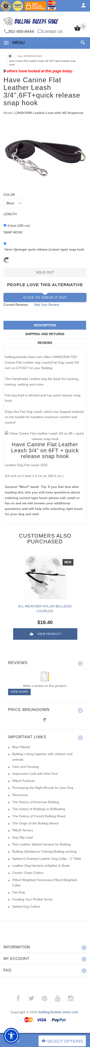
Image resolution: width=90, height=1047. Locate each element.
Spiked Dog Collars (26, 906)
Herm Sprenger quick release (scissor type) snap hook (44, 249)
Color (9, 194)
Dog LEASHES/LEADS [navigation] (30, 56)
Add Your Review (46, 304)
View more (19, 691)
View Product (49, 634)
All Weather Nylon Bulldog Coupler (45, 608)
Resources (20, 795)
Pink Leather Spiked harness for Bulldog (41, 844)
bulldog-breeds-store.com (58, 1012)
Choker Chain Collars (27, 873)
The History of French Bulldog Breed (39, 816)
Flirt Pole (18, 892)
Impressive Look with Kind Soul (35, 773)
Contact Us (52, 31)
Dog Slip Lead (22, 837)
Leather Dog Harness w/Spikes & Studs (41, 865)
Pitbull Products (23, 781)
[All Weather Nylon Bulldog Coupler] (45, 577)
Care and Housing (25, 766)
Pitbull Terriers (22, 830)
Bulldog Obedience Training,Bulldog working (44, 851)
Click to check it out (45, 297)
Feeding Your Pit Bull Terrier (32, 899)
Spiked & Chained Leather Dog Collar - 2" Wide (46, 858)
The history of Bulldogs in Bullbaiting (38, 809)
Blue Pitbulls (21, 747)
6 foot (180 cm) (19, 225)
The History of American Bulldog (35, 802)
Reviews (45, 343)
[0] (77, 30)
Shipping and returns (44, 334)
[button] (82, 42)
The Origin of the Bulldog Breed (35, 823)
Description (45, 325)
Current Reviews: (16, 304)
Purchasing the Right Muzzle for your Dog (42, 788)
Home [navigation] (10, 56)
